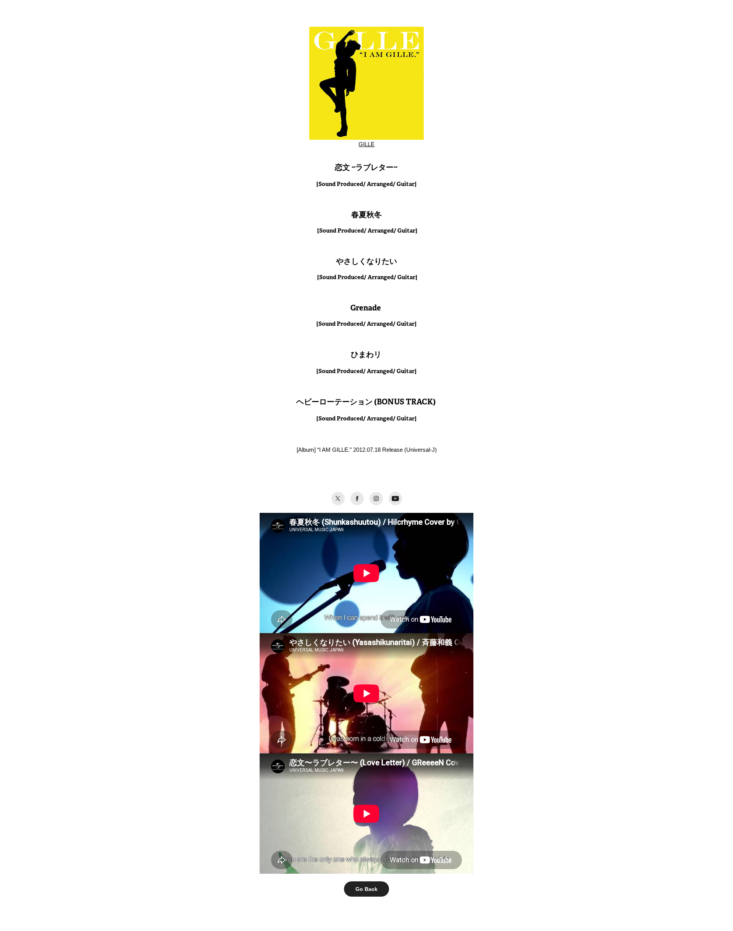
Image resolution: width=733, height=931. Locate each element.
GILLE (366, 144)
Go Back (366, 889)
